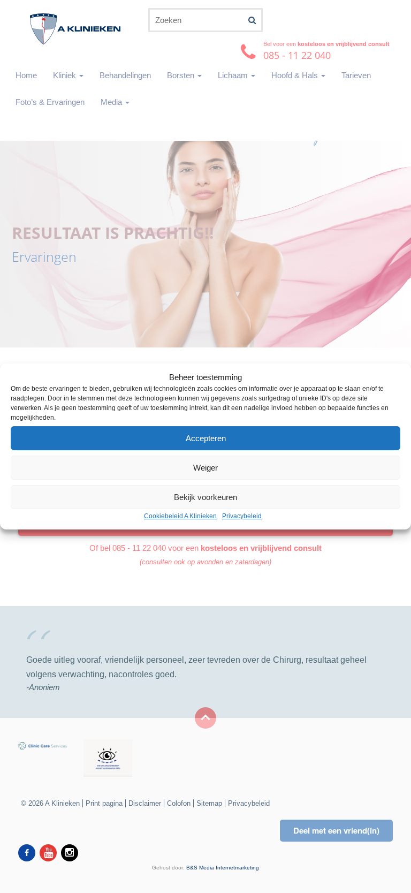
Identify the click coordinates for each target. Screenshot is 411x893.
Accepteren (206, 438)
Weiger (205, 467)
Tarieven (356, 75)
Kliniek (65, 75)
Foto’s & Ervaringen (50, 102)
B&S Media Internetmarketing (222, 868)
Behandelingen (125, 75)
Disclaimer (144, 803)
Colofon (179, 803)
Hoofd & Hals (295, 75)
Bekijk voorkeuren (205, 497)
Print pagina (104, 803)
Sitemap (209, 803)
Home (26, 75)
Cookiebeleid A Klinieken (180, 516)
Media (112, 102)
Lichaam (234, 75)
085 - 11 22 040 (139, 548)
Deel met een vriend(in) (336, 830)
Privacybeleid (242, 516)
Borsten (181, 75)
